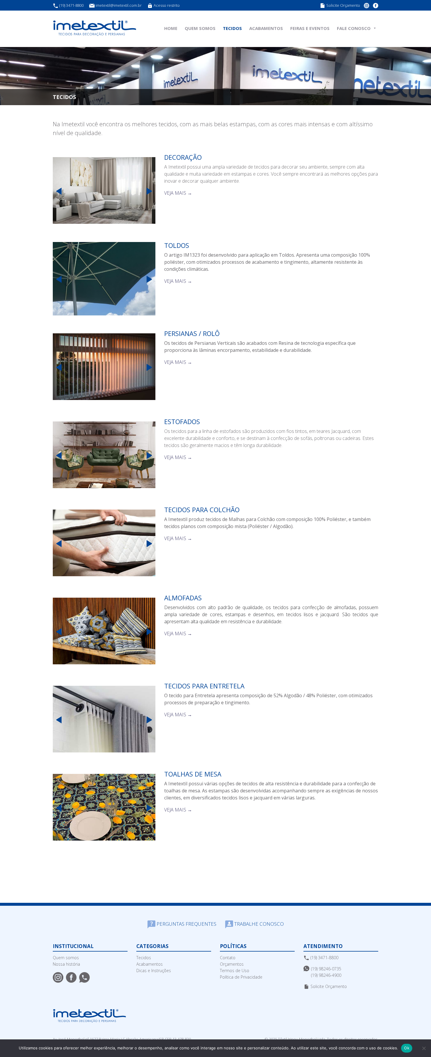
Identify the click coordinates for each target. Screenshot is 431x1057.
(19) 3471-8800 (71, 5)
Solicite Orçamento (342, 5)
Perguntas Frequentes (185, 923)
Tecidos (232, 28)
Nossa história (66, 964)
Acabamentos (266, 28)
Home (170, 28)
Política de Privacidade (241, 977)
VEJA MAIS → (178, 193)
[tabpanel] (104, 190)
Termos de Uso (234, 970)
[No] (424, 1048)
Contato (227, 957)
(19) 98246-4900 (326, 975)
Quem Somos (200, 28)
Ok (406, 1048)
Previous (57, 191)
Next (151, 191)
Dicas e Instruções (153, 970)
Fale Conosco (354, 28)
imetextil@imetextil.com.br (119, 5)
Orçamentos (232, 964)
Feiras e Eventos (310, 28)
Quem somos (66, 957)
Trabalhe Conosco (258, 923)
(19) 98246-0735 (326, 969)
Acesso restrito (166, 5)
